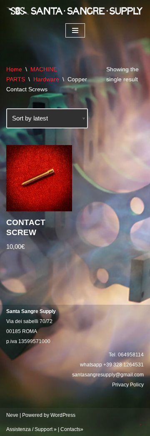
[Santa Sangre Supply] (75, 11)
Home (14, 69)
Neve (12, 415)
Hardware (46, 79)
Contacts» (71, 429)
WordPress (62, 415)
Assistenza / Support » (31, 429)
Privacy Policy (128, 385)
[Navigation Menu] (75, 30)
